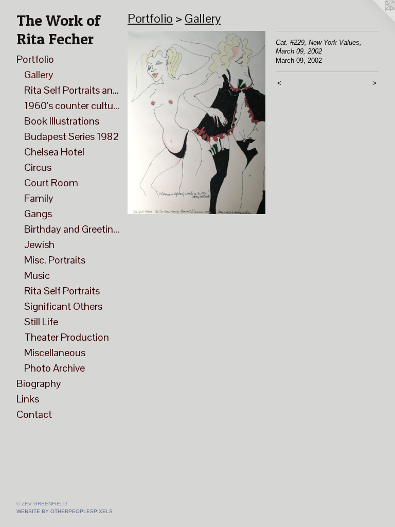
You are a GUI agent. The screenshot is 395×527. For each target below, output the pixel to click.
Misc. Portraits (54, 260)
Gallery (38, 74)
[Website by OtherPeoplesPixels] (374, 20)
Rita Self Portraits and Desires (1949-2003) (71, 90)
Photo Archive (54, 368)
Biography (38, 383)
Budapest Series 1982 (71, 136)
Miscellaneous (54, 352)
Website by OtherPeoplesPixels (64, 511)
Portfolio (35, 59)
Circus (37, 167)
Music (37, 275)
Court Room (51, 182)
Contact (34, 414)
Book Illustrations (61, 121)
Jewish (39, 244)
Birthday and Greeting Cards (71, 229)
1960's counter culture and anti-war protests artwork (71, 105)
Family (38, 198)
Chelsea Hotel (54, 152)
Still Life (41, 321)
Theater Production (66, 337)
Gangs (38, 213)
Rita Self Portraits (62, 290)
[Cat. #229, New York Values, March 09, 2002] (196, 122)
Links (27, 399)
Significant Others (63, 306)
